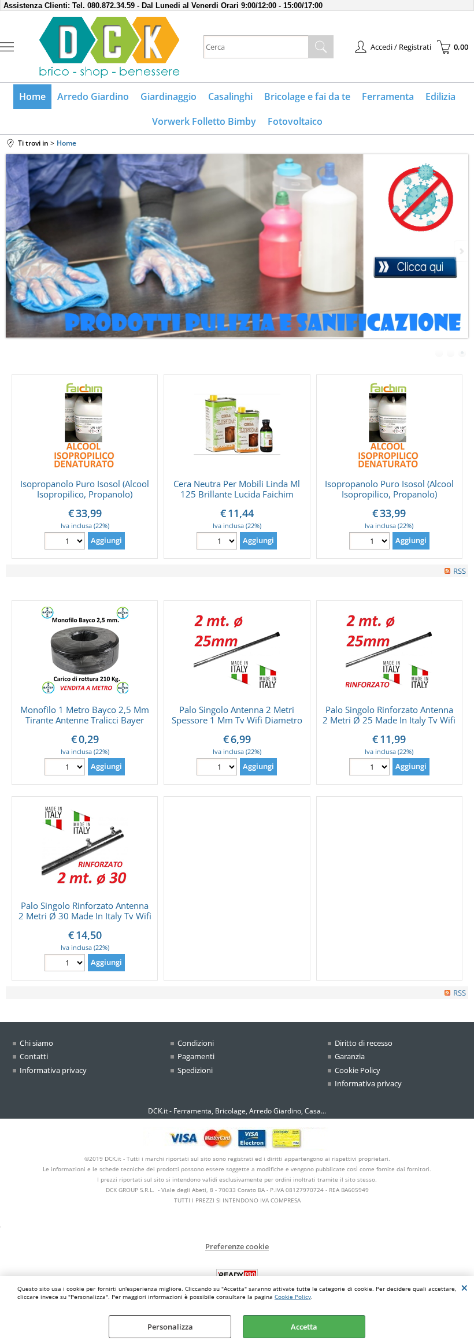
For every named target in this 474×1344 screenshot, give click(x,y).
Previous (13, 251)
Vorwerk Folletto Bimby (204, 121)
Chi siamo (36, 1043)
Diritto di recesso (363, 1043)
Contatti (34, 1056)
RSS (459, 571)
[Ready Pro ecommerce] (237, 1275)
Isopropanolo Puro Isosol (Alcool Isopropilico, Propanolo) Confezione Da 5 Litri (84, 494)
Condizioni (195, 1043)
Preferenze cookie (237, 1246)
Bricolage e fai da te (307, 96)
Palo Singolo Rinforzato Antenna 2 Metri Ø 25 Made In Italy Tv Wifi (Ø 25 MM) (389, 720)
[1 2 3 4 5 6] (66, 542)
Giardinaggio (168, 96)
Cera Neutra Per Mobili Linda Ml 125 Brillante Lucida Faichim (236, 489)
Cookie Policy (293, 1297)
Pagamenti (195, 1056)
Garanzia (350, 1056)
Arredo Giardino (93, 96)
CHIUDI (464, 1287)
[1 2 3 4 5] (218, 768)
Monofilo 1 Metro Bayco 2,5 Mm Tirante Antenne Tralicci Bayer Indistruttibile (84, 720)
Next (460, 251)
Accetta (304, 1326)
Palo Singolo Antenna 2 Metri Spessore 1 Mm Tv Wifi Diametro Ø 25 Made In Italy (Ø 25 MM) (237, 720)
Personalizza (170, 1326)
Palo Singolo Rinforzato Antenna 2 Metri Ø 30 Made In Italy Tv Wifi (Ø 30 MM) (84, 916)
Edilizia (440, 96)
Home (32, 96)
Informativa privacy (53, 1070)
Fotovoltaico (295, 121)
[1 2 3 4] (66, 964)
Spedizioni (195, 1070)
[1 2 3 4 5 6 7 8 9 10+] (66, 768)
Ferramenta (388, 96)
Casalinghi (230, 96)
